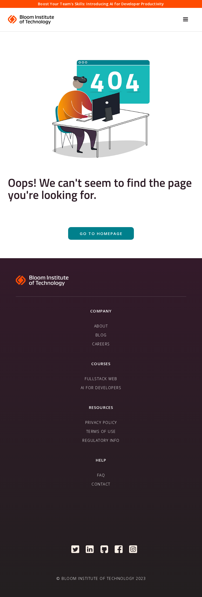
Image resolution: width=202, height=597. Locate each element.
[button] (185, 19)
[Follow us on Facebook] (119, 549)
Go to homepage (101, 233)
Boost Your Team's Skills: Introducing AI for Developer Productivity (101, 3)
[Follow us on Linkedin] (90, 549)
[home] (92, 19)
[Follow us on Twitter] (75, 549)
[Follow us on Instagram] (133, 549)
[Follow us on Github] (104, 549)
